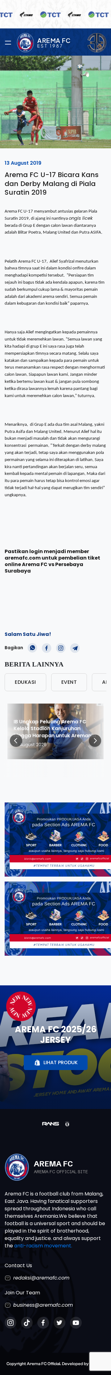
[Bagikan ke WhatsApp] (32, 648)
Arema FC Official (43, 1363)
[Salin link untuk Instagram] (61, 648)
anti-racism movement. (43, 1245)
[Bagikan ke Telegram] (75, 648)
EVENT (69, 682)
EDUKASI (25, 682)
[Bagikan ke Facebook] (46, 648)
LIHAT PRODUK (60, 1062)
